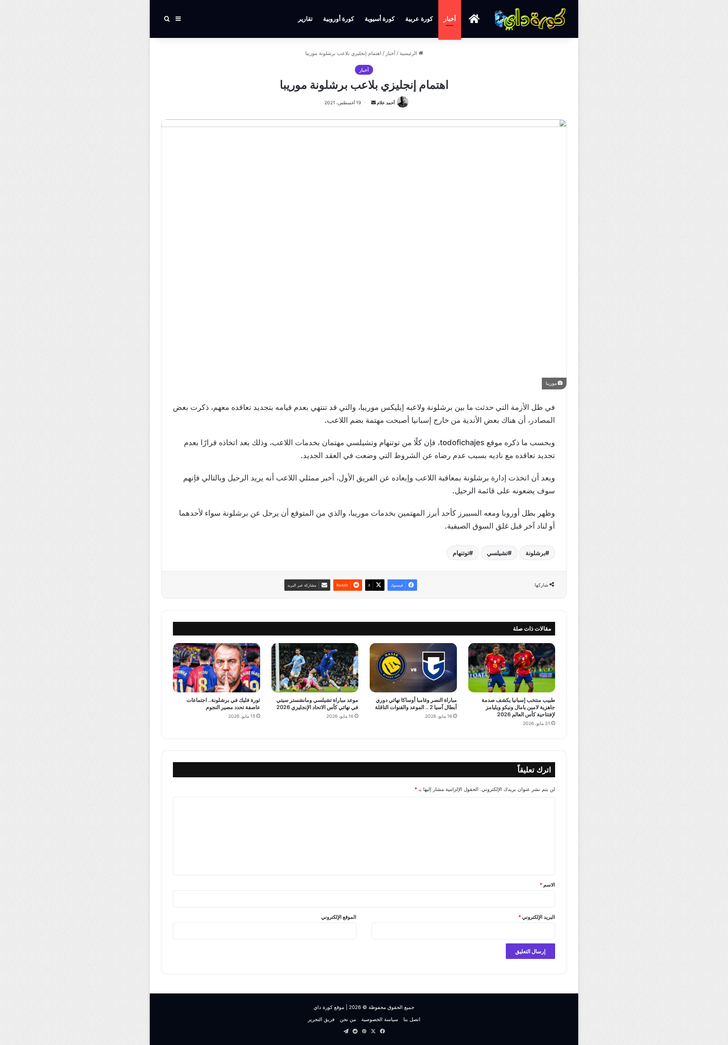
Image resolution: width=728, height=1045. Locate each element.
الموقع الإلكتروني (338, 917)
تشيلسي (497, 553)
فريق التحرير (321, 1019)
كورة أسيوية (380, 19)
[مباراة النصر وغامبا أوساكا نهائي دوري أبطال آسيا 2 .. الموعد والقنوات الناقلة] (413, 667)
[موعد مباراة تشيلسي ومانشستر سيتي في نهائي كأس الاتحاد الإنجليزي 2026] (315, 667)
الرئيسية (409, 53)
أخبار (450, 19)
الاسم (547, 885)
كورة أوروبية (338, 19)
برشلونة (535, 553)
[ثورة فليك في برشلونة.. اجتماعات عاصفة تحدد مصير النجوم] (216, 667)
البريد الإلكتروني (536, 917)
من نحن (348, 1019)
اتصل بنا (411, 1019)
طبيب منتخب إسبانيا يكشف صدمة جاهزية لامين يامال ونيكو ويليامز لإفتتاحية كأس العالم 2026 (518, 707)
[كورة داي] (531, 19)
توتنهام (461, 553)
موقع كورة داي (329, 1007)
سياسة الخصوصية (379, 1019)
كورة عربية (419, 19)
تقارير (305, 19)
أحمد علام (386, 102)
